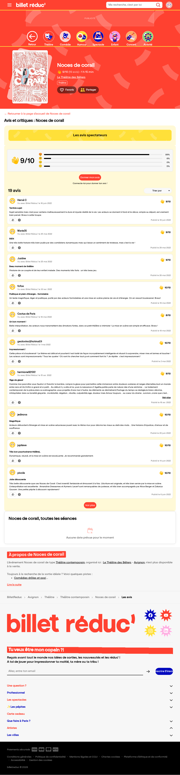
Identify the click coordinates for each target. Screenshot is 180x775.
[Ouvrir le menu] (11, 5)
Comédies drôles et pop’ (30, 578)
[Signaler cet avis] (19, 220)
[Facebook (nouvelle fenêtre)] (150, 615)
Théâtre (49, 597)
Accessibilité (18, 760)
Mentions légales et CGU (83, 756)
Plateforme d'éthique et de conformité (145, 756)
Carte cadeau (16, 714)
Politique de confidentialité (50, 756)
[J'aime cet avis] (13, 220)
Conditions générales (19, 756)
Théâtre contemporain (70, 562)
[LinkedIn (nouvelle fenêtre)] (166, 631)
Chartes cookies (110, 756)
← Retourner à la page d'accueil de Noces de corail (37, 113)
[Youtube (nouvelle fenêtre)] (166, 615)
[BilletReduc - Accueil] (30, 5)
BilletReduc (14, 597)
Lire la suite (14, 584)
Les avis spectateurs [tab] (90, 135)
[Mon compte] (169, 5)
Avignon (139, 562)
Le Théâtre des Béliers (71, 77)
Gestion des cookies (40, 760)
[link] (87, 200)
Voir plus (166, 397)
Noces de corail (105, 597)
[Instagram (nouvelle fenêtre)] (150, 631)
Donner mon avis (90, 177)
